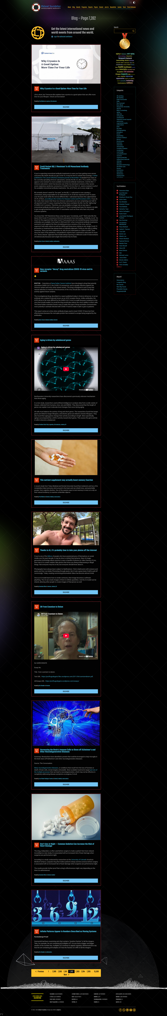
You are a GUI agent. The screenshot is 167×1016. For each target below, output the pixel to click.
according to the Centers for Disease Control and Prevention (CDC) (68, 199)
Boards (78, 7)
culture (131, 62)
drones (119, 168)
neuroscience (57, 497)
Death (133, 62)
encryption (120, 177)
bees (118, 127)
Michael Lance (123, 255)
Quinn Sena (41, 241)
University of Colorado (79, 860)
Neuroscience (133, 74)
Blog (73, 7)
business (119, 143)
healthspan (128, 67)
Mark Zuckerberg (122, 110)
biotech (129, 58)
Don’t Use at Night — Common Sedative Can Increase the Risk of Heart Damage (67, 845)
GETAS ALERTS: (119, 994)
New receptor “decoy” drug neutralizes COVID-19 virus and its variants (66, 270)
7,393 (77, 971)
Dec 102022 (36, 88)
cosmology (120, 152)
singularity (132, 78)
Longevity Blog (121, 282)
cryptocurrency (126, 62)
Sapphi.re (59, 1010)
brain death (118, 62)
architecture (120, 117)
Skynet (119, 108)
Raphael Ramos (124, 241)
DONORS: (96, 997)
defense (119, 163)
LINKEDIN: (96, 994)
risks (129, 78)
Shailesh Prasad (124, 204)
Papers (96, 7)
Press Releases (131, 7)
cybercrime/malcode (123, 159)
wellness (129, 83)
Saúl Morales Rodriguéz (123, 194)
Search (133, 31)
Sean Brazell (123, 246)
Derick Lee (122, 234)
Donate (101, 7)
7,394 (83, 971)
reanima (123, 76)
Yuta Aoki (122, 231)
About (69, 7)
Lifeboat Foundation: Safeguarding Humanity (46, 7)
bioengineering (121, 130)
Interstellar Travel (131, 69)
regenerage (129, 76)
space (118, 81)
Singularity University (123, 107)
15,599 (96, 971)
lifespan (118, 74)
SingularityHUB (121, 291)
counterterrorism (122, 154)
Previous (41, 971)
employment (120, 175)
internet (49, 586)
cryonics (48, 101)
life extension (54, 101)
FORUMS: (96, 1002)
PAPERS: (74, 1002)
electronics (120, 174)
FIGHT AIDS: (52, 999)
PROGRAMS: (118, 999)
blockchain (131, 60)
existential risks (119, 65)
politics (119, 76)
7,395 (89, 971)
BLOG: (73, 997)
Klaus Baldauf (123, 227)
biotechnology (120, 60)
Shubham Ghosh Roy (44, 425)
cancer (122, 63)
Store (124, 7)
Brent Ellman (123, 250)
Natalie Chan (123, 243)
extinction (125, 64)
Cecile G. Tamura (124, 229)
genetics (52, 425)
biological (120, 132)
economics (120, 170)
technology (129, 81)
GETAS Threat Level (37, 997)
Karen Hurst (122, 214)
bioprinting (120, 136)
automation (120, 125)
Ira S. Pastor (123, 262)
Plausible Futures (122, 289)
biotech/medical (49, 241)
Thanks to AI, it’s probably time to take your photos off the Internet (68, 550)
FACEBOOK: (52, 994)
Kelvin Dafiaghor (124, 211)
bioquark (122, 58)
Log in (55, 36)
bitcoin (127, 60)
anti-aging (130, 54)
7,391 (65, 971)
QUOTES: (118, 1002)
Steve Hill (122, 248)
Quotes (120, 7)
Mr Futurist (120, 284)
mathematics (56, 241)
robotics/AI (63, 425)
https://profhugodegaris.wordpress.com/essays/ (62, 681)
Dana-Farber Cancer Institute (61, 283)
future (129, 65)
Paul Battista (42, 101)
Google (116, 67)
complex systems (122, 148)
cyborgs (119, 161)
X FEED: (51, 997)
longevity (124, 74)
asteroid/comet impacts (124, 119)
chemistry (120, 145)
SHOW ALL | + (119, 267)
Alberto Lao (122, 236)
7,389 (54, 971)
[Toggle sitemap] (131, 2)
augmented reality (122, 123)
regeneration (120, 79)
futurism (55, 320)
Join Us (107, 7)
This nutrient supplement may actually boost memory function (66, 480)
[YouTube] (130, 1009)
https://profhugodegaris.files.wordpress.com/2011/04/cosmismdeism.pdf (67, 676)
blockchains (120, 141)
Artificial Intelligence (122, 56)
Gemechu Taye (123, 209)
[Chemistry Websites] (125, 41)
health (120, 67)
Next (65, 974)
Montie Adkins (123, 260)
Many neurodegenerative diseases (46, 768)
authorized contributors (65, 36)
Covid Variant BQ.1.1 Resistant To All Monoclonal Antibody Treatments (64, 167)
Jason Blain (123, 257)
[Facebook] (120, 1009)
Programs (84, 7)
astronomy (120, 121)
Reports (90, 7)
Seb (120, 253)
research (126, 78)
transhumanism (122, 83)
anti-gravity (120, 116)
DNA (118, 101)
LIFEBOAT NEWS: (75, 994)
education (120, 172)
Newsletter (113, 7)
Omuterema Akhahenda (122, 223)
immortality (123, 69)
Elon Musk (120, 105)
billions (49, 556)
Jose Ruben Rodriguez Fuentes (46, 779)
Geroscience (120, 280)
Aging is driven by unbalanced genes (55, 340)
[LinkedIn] (127, 1009)
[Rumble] (134, 1009)
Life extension (128, 72)
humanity (133, 67)
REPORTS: (74, 999)
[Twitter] (123, 1009)
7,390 (60, 971)
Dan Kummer (123, 220)
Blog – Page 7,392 (83, 18)
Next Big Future (121, 287)
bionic (118, 134)
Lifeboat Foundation (42, 1010)
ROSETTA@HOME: (54, 1002)
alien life (119, 114)
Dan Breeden (42, 686)
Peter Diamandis (122, 99)
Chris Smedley (123, 264)
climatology (120, 146)
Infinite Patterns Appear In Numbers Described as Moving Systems (68, 931)
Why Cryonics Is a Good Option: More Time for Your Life (63, 88)
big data (119, 128)
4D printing (120, 98)
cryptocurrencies (122, 157)
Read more (66, 107)
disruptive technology (123, 165)
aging (118, 54)
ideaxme (117, 69)
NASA (129, 74)
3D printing (120, 96)
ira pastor (120, 72)
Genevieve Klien (42, 586)
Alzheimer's (124, 54)
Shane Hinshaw (124, 238)
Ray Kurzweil (121, 103)
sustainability (123, 81)
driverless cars (121, 166)
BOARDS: (118, 997)
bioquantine (129, 56)
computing (120, 150)
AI (120, 54)
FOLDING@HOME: (98, 999)
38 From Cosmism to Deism (51, 607)
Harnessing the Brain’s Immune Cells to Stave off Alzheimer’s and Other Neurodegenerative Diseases (67, 750)
